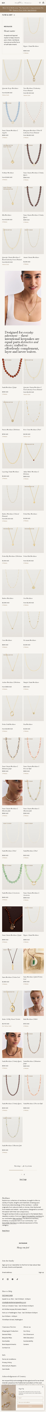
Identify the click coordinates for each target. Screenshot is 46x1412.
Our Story (26, 1331)
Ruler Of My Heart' (11, 1019)
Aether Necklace (11, 682)
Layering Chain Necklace (10, 472)
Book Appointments (9, 1344)
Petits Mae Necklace (30, 514)
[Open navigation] (3, 2)
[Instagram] (7, 1279)
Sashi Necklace (9, 387)
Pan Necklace (28, 724)
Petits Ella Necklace (30, 556)
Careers (26, 1344)
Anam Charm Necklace (31, 257)
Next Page (23, 1179)
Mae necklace (17, 1218)
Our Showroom (28, 1334)
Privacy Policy (7, 1362)
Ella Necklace (6, 215)
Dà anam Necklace (29, 640)
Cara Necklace (7, 640)
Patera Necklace (11, 430)
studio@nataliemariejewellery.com (14, 1302)
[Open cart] (43, 3)
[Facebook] (3, 1279)
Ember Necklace (7, 598)
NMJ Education (28, 1338)
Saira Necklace (11, 977)
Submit (30, 1406)
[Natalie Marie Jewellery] (23, 3)
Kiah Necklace (30, 1019)
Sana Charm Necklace (12, 935)
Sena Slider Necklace (9, 1223)
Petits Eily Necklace (12, 556)
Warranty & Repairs (9, 1366)
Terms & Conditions (9, 1359)
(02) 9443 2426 (7, 1295)
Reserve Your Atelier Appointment (24, 10)
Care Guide (5, 1369)
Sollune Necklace (8, 173)
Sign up (41, 1272)
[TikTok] (17, 1279)
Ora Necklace (28, 598)
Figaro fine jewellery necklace (32, 1216)
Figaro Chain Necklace (31, 46)
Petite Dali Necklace (9, 724)
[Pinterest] (12, 1279)
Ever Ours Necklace (32, 430)
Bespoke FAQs (7, 1338)
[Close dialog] (43, 1387)
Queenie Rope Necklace (10, 88)
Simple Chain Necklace (31, 682)
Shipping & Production (10, 1331)
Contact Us (6, 1348)
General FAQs (6, 1334)
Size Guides (6, 1341)
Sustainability (28, 1341)
